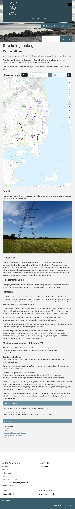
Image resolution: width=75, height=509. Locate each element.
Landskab (7, 428)
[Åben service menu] (69, 39)
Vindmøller (7, 437)
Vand (62, 26)
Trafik (56, 26)
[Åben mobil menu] (69, 5)
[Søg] (63, 39)
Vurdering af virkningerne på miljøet (15, 433)
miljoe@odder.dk (7, 494)
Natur (68, 26)
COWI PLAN (6, 500)
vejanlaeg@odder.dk (47, 494)
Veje (5, 431)
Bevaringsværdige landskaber (13, 435)
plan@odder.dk (44, 466)
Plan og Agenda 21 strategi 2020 (14, 412)
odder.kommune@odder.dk (17, 482)
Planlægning (47, 26)
